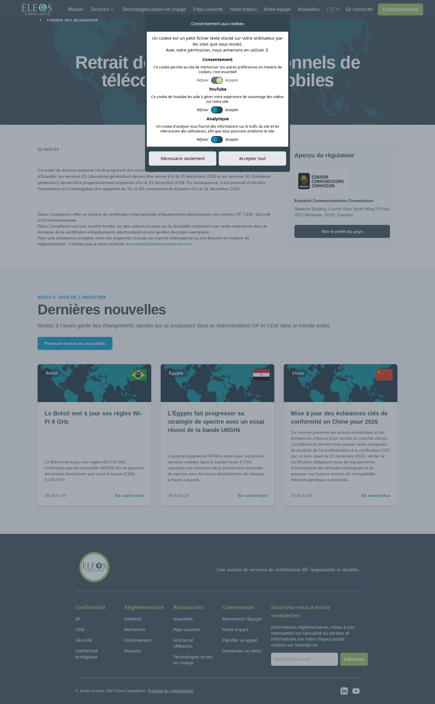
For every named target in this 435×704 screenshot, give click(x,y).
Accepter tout (252, 158)
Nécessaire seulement (183, 158)
